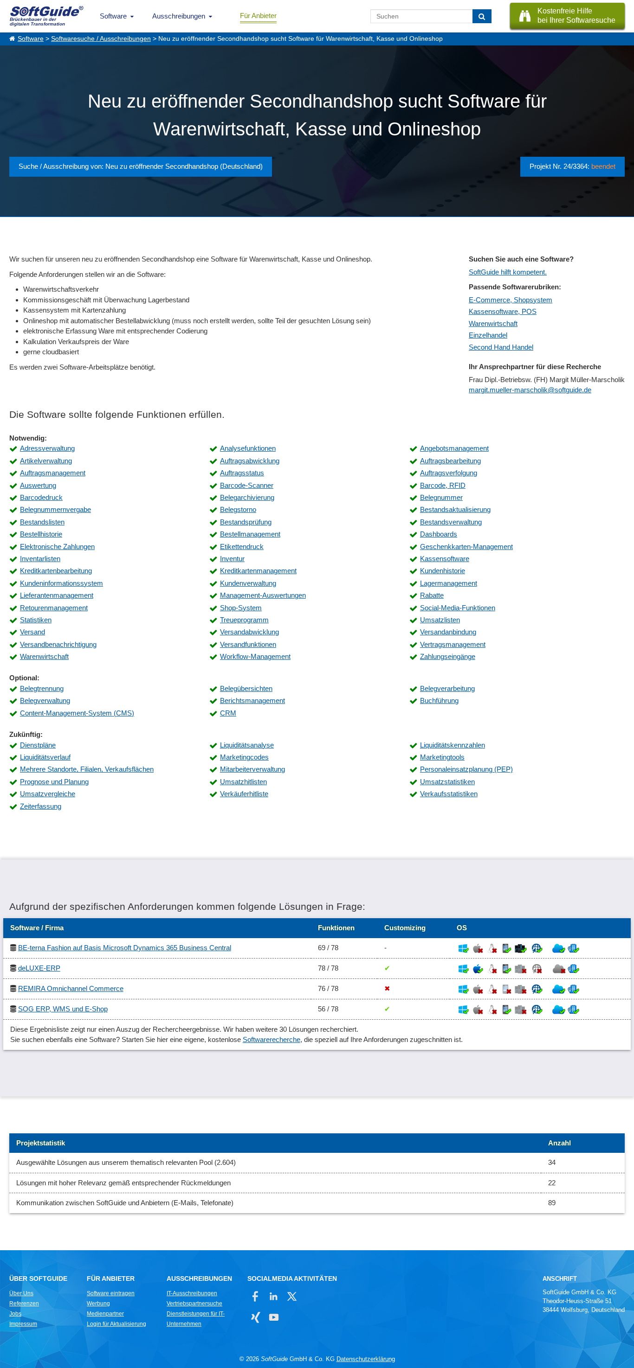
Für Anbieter (258, 15)
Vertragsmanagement (452, 644)
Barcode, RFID (443, 485)
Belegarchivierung (247, 497)
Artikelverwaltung (46, 461)
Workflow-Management (255, 656)
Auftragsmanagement (52, 473)
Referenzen (24, 1303)
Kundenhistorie (442, 571)
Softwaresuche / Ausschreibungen (101, 38)
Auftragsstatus (242, 473)
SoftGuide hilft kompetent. (508, 272)
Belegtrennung (42, 688)
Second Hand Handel (501, 347)
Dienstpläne (38, 745)
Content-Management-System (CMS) (77, 713)
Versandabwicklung (249, 632)
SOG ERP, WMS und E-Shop (63, 1009)
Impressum (23, 1324)
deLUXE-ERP (39, 968)
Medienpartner (105, 1313)
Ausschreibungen (178, 16)
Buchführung (439, 700)
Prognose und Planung (54, 782)
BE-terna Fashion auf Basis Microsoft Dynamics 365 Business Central (124, 948)
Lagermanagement (448, 583)
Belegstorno (238, 509)
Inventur (232, 559)
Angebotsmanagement (454, 448)
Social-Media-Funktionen (457, 608)
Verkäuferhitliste (244, 794)
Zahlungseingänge (447, 656)
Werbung (98, 1303)
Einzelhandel (488, 335)
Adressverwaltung (47, 448)
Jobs (15, 1313)
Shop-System (241, 608)
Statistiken (36, 620)
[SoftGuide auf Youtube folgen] (273, 1317)
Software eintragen (111, 1293)
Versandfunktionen (248, 644)
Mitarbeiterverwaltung (252, 769)
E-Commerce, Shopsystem (510, 300)
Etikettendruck (242, 546)
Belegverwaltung (45, 700)
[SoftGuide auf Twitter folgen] (292, 1296)
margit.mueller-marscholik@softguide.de (530, 390)
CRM (228, 713)
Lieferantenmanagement (56, 595)
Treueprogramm (244, 620)
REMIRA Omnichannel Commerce (70, 988)
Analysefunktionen (248, 448)
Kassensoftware (444, 559)
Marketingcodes (244, 757)
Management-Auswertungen (263, 595)
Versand (32, 632)
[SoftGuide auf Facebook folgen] (255, 1296)
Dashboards (438, 534)
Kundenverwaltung (248, 583)
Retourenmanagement (54, 608)
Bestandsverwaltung (451, 522)
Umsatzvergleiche (47, 794)
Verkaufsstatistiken (449, 794)
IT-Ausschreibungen (192, 1293)
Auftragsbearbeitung (450, 461)
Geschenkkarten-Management (466, 546)
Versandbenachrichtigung (58, 644)
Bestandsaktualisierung (455, 509)
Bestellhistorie (41, 534)
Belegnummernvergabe (55, 509)
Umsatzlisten (440, 620)
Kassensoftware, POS (503, 311)
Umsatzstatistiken (447, 782)
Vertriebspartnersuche (194, 1303)
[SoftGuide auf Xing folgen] (255, 1317)
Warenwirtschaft (493, 323)
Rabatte (432, 595)
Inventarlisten (40, 559)
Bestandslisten (42, 522)
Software (113, 16)
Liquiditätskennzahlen (452, 745)
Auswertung (38, 485)
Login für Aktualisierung (116, 1324)
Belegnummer (441, 497)
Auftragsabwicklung (249, 461)
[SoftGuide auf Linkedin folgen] (273, 1296)
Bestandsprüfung (246, 522)
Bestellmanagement (250, 534)
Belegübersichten (246, 688)
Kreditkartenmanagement (258, 571)
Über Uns (21, 1293)
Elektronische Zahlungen (57, 546)
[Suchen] (482, 16)
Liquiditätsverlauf (45, 757)
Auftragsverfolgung (448, 473)
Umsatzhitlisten (243, 782)
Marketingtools (442, 757)
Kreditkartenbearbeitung (56, 571)
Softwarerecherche (271, 1039)
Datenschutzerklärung (365, 1358)
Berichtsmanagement (252, 700)
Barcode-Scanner (246, 485)
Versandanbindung (448, 632)
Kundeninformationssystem (61, 583)
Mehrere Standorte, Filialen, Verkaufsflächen (87, 769)
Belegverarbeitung (447, 688)
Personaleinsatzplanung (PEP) (466, 769)
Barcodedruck (41, 497)
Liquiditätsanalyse (247, 745)
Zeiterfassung (40, 806)
